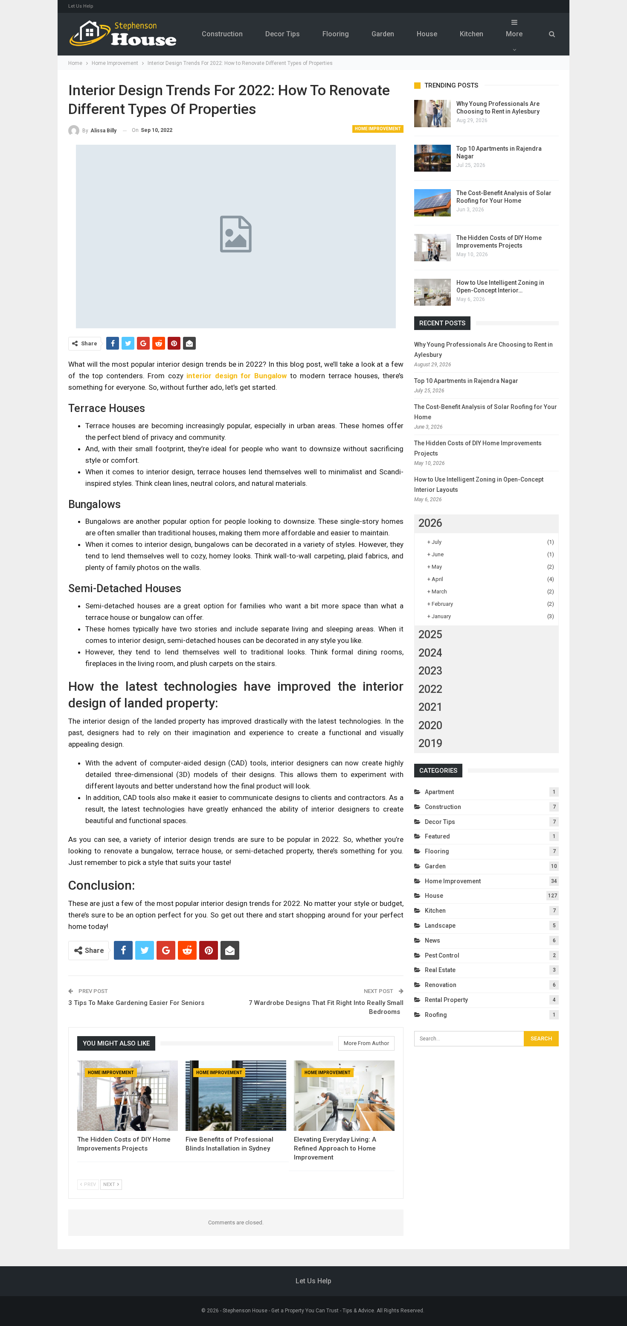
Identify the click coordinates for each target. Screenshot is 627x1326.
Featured (437, 836)
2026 (430, 523)
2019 (430, 743)
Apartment (439, 792)
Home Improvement (378, 128)
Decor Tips (282, 34)
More (514, 34)
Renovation (440, 984)
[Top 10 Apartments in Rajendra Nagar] (432, 158)
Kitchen (471, 34)
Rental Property (446, 999)
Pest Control (442, 955)
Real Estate (440, 970)
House (427, 34)
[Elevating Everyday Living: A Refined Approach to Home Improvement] (344, 1095)
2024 (430, 653)
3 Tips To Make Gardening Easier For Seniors (136, 1003)
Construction (222, 34)
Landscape (440, 925)
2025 (430, 634)
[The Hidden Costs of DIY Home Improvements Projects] (127, 1095)
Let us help (80, 6)
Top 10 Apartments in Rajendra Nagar (466, 380)
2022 (430, 689)
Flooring (335, 34)
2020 (430, 725)
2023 (430, 671)
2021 (430, 707)
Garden (383, 34)
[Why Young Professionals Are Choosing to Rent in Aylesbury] (432, 113)
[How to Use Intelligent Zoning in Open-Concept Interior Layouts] (432, 292)
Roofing (436, 1014)
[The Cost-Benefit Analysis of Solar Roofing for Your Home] (432, 202)
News (432, 940)
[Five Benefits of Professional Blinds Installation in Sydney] (236, 1095)
